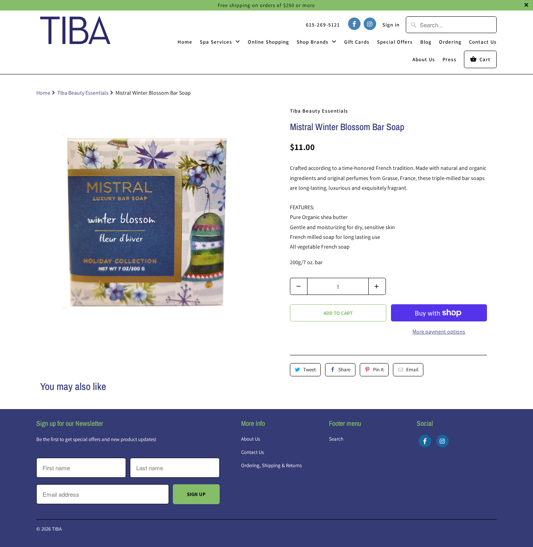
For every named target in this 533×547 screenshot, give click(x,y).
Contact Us (483, 42)
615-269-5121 (323, 24)
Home (185, 42)
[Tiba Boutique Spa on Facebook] (354, 24)
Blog (426, 42)
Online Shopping (268, 42)
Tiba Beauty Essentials (319, 111)
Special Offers (395, 42)
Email (412, 369)
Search (336, 439)
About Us (423, 59)
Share (344, 369)
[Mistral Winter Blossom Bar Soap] (149, 219)
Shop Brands (313, 42)
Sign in (391, 24)
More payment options (438, 331)
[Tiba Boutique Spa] (75, 30)
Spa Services (217, 42)
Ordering (450, 42)
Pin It (378, 369)
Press (449, 59)
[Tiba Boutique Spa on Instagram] (370, 24)
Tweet (309, 369)
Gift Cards (357, 42)
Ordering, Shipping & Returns (271, 465)
